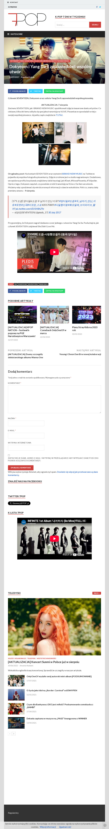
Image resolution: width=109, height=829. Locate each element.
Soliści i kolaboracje (42, 61)
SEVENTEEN (29, 61)
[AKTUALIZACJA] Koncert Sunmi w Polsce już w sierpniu (43, 661)
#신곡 (24, 204)
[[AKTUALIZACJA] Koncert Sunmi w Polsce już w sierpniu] (54, 626)
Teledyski (31, 658)
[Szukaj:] (78, 25)
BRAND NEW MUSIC (72, 173)
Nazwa (12, 418)
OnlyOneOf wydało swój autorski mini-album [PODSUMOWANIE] (59, 676)
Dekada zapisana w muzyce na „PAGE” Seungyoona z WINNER (57, 718)
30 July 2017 (54, 212)
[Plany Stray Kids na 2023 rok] (86, 324)
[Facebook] (97, 7)
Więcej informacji (48, 827)
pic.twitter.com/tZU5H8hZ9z (30, 208)
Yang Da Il (43, 284)
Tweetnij (37, 91)
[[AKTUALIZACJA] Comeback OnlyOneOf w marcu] (54, 324)
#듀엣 (18, 204)
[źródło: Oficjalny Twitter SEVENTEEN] (38, 132)
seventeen (32, 284)
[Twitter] (100, 7)
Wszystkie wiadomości (60, 61)
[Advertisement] (16, 575)
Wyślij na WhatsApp (55, 91)
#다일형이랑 (61, 204)
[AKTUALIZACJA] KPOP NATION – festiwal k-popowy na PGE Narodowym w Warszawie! (21, 331)
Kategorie (17, 34)
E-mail (12, 430)
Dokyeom (22, 284)
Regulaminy (13, 813)
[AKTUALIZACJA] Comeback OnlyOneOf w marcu (53, 330)
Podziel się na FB (19, 91)
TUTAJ (59, 115)
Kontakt (14, 2)
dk (15, 284)
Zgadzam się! (65, 827)
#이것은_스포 (34, 204)
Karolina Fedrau (27, 77)
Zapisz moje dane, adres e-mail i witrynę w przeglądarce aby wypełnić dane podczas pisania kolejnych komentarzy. (53, 459)
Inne (22, 61)
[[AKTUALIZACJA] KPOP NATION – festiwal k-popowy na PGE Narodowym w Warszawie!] (22, 324)
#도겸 (71, 201)
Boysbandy (14, 61)
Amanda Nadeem (26, 666)
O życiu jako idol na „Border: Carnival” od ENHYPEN (52, 690)
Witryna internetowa (19, 443)
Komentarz (14, 383)
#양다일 (63, 201)
